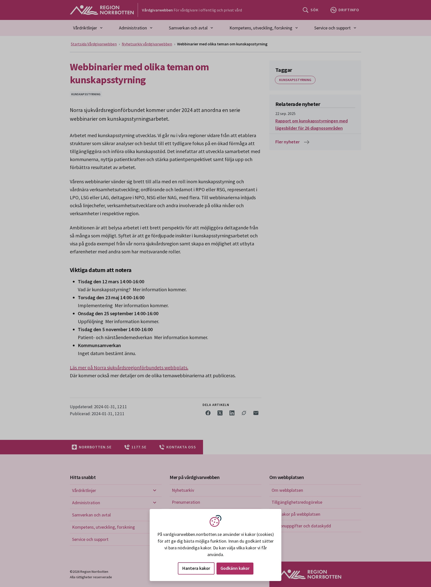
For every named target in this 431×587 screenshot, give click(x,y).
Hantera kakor (196, 568)
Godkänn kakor (234, 568)
